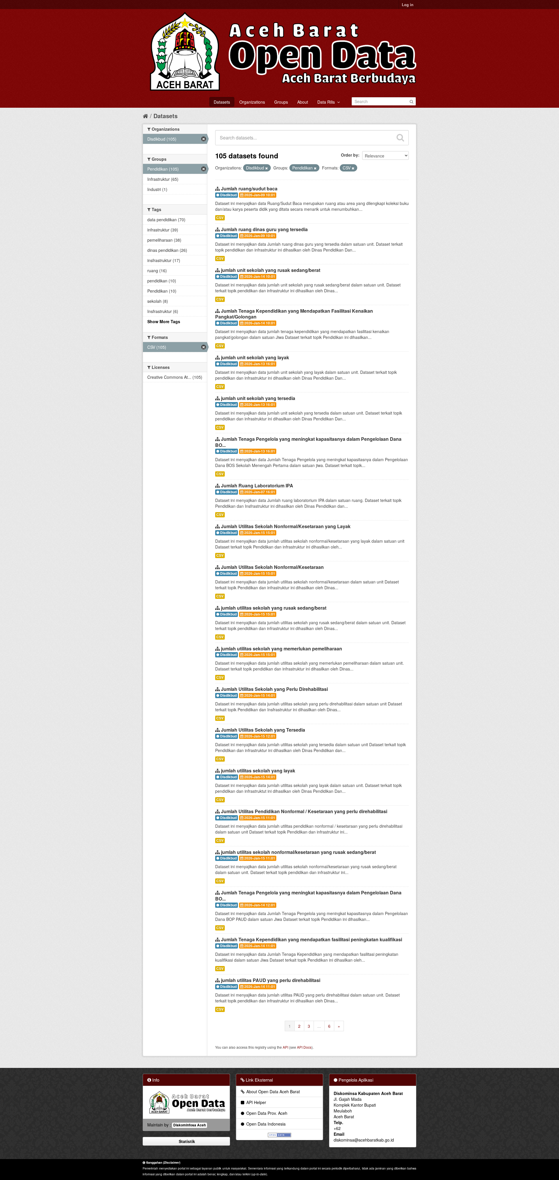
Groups (281, 102)
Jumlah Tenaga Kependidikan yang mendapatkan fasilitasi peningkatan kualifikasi (311, 939)
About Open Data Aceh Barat (272, 1091)
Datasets (222, 102)
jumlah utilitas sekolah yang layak (258, 770)
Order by (349, 155)
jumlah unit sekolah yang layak (255, 357)
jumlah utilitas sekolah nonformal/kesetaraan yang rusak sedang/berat (298, 852)
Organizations (252, 102)
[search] (400, 137)
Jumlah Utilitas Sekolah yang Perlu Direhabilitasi (274, 689)
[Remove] (266, 168)
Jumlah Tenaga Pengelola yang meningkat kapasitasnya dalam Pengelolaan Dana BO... (308, 442)
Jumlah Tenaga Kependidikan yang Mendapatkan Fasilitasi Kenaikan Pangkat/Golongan (294, 313)
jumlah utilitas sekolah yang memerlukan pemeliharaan (281, 648)
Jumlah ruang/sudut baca (249, 188)
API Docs (304, 1047)
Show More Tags (163, 321)
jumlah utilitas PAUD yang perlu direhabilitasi (270, 980)
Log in (407, 4)
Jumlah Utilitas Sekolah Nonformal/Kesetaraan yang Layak (286, 526)
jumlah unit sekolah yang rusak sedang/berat (270, 270)
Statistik (186, 1141)
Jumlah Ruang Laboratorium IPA (257, 485)
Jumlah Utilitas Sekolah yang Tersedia (263, 729)
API (285, 1047)
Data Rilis (327, 102)
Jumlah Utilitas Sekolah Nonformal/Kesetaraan (272, 567)
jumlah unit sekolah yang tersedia (258, 398)
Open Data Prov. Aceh (266, 1113)
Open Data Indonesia (265, 1124)
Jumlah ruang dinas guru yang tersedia (264, 229)
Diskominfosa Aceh (189, 1125)
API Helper (255, 1102)
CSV (220, 217)
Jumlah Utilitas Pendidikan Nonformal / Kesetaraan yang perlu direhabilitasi (304, 811)
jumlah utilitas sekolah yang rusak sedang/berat (273, 607)
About (302, 102)
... (319, 1026)
